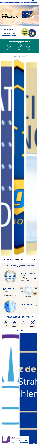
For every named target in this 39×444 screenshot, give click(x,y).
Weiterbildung (30, 2)
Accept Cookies (26, 442)
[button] (29, 0)
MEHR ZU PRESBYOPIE (5, 35)
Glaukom (14, 2)
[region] (19, 440)
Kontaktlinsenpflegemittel (8, 4)
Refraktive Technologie (16, 2)
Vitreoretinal (11, 2)
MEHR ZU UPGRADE (12, 35)
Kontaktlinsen (24, 2)
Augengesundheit (20, 2)
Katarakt (8, 2)
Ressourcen (27, 2)
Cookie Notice (26, 440)
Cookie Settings (13, 442)
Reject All (22, 442)
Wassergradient (9, 259)
